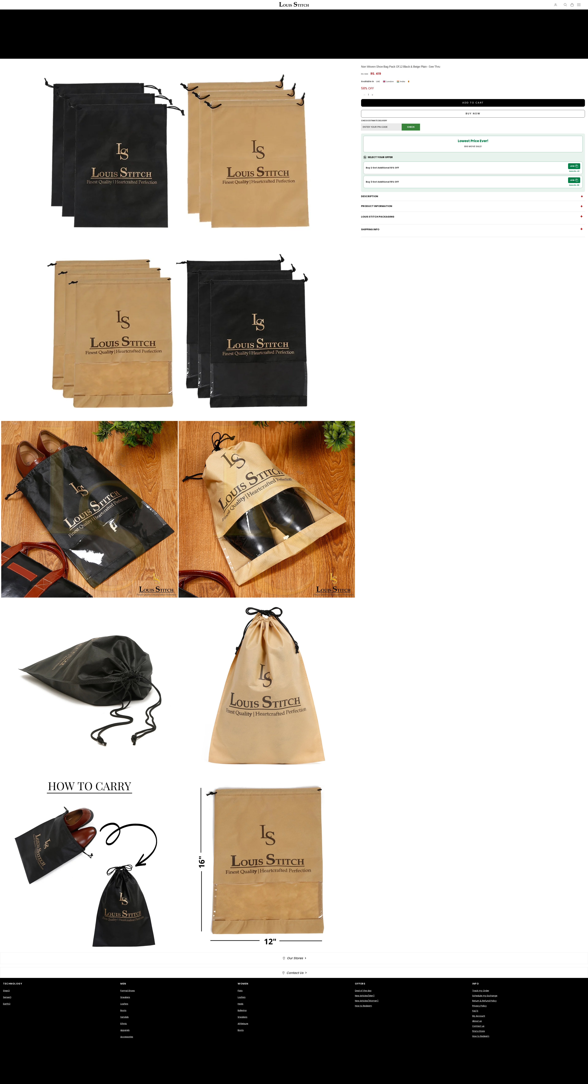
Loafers (124, 1003)
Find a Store (478, 1031)
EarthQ (6, 1003)
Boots (123, 1010)
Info (475, 983)
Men (123, 983)
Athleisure (243, 1023)
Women (243, 983)
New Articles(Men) (365, 995)
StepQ (6, 990)
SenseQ (7, 997)
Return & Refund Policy (484, 1000)
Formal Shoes (127, 990)
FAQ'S (475, 1010)
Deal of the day (363, 990)
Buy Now (473, 113)
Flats (240, 990)
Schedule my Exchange (484, 995)
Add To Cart (473, 102)
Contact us (478, 1026)
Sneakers (125, 997)
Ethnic (123, 1023)
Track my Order (480, 990)
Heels (240, 1003)
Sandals (124, 1017)
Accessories (126, 1036)
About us (477, 1021)
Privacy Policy (479, 1005)
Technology (12, 983)
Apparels (125, 1030)
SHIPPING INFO (370, 229)
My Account (478, 1015)
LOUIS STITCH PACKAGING (377, 216)
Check (411, 127)
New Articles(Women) (367, 1000)
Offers (360, 983)
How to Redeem (363, 1005)
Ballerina (242, 1010)
